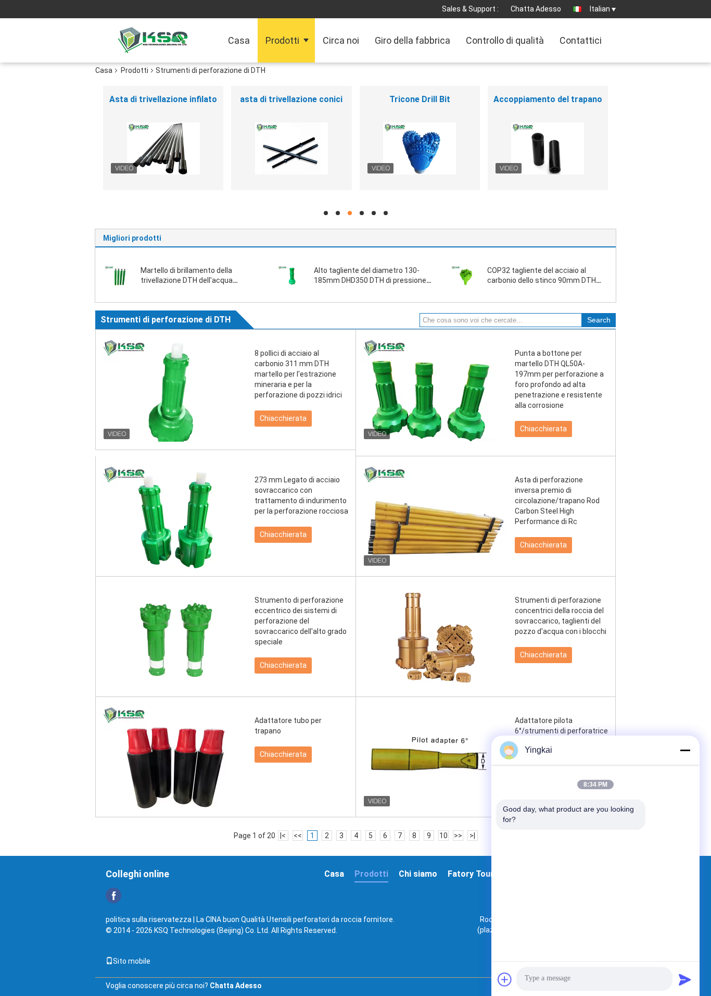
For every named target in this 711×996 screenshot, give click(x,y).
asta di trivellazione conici (291, 99)
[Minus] (685, 750)
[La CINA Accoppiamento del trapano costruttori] (548, 148)
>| (472, 835)
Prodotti (282, 40)
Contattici (581, 40)
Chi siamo (418, 874)
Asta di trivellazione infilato (163, 99)
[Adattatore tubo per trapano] (174, 757)
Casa (239, 40)
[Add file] (505, 979)
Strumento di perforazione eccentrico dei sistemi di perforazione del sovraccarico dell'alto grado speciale (301, 621)
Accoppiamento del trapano (547, 99)
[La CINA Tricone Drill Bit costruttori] (420, 148)
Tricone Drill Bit (419, 99)
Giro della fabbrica (412, 40)
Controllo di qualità (505, 40)
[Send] (685, 979)
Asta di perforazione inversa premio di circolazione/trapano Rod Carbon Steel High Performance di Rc (557, 501)
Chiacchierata (283, 418)
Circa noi (341, 40)
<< (298, 835)
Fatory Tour (471, 874)
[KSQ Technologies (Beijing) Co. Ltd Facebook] (113, 895)
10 (443, 835)
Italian (600, 9)
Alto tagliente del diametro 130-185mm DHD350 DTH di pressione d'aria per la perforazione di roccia (370, 280)
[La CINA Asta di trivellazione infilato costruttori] (163, 148)
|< (283, 835)
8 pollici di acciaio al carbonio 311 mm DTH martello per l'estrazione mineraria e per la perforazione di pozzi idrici (298, 374)
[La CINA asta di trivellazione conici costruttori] (291, 148)
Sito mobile (131, 961)
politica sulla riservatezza (149, 919)
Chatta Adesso (536, 9)
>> (458, 835)
